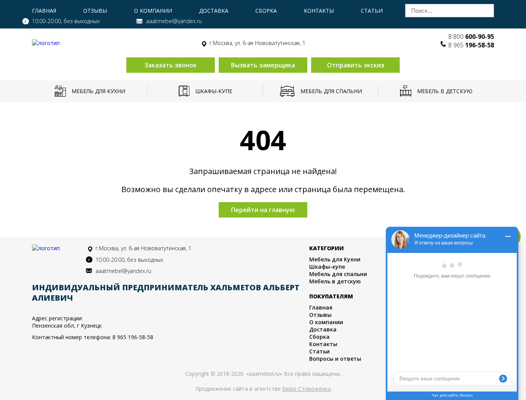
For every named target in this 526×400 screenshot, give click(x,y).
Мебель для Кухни (98, 91)
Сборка (266, 10)
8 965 (471, 45)
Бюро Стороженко (306, 388)
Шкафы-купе (213, 91)
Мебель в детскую (444, 91)
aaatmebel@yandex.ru (174, 21)
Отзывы (95, 10)
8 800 (471, 36)
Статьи (372, 10)
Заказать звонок (170, 65)
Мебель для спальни (331, 91)
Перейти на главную (263, 210)
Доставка (213, 10)
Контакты (319, 10)
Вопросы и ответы (335, 358)
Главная (44, 10)
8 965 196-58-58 (132, 337)
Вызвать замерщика (263, 65)
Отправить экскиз (355, 65)
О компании (153, 10)
